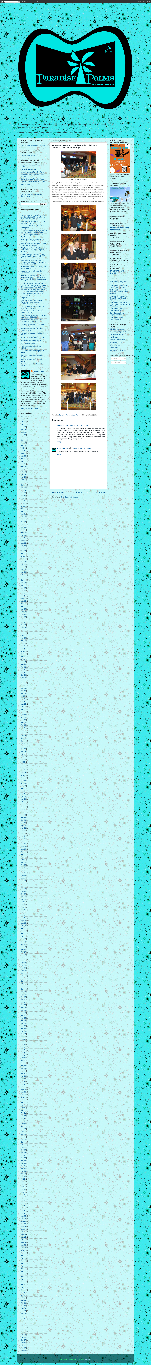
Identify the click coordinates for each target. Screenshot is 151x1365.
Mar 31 (23, 514)
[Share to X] (91, 415)
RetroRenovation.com (117, 340)
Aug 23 (23, 1020)
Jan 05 (23, 960)
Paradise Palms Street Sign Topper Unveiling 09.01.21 (33, 222)
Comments (116, 362)
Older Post (100, 492)
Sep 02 (23, 532)
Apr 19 (23, 931)
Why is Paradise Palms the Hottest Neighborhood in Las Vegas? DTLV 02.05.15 (33, 256)
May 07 (23, 456)
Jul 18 (23, 831)
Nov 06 (23, 480)
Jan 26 (23, 1319)
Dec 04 (23, 474)
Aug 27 (23, 1015)
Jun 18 (23, 765)
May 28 (23, 540)
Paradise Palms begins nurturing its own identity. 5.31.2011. (33, 316)
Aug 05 (23, 640)
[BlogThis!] (89, 415)
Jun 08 (23, 915)
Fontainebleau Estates (28, 169)
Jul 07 (23, 590)
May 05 (23, 601)
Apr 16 (23, 424)
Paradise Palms (63, 448)
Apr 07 (23, 606)
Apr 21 (23, 654)
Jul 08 (23, 643)
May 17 (23, 846)
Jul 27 (23, 1039)
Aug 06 (23, 445)
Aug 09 (23, 1171)
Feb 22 (23, 564)
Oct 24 (23, 482)
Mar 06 (23, 783)
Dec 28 (23, 875)
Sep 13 (23, 891)
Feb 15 (23, 614)
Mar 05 (23, 464)
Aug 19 (23, 691)
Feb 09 (23, 722)
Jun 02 (23, 596)
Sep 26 (23, 487)
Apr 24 (23, 928)
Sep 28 (23, 817)
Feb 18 (23, 720)
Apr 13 (23, 1279)
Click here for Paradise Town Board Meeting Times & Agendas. (120, 298)
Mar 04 (23, 662)
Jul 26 (23, 902)
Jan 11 (23, 730)
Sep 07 (23, 896)
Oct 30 (23, 1142)
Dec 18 (23, 546)
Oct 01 (23, 989)
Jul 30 (23, 757)
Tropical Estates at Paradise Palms (33, 182)
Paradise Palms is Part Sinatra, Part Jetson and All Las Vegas (33, 244)
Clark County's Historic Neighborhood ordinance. (119, 314)
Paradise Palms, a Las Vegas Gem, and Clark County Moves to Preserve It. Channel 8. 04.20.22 (34, 217)
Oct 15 (23, 437)
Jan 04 (23, 873)
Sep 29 (23, 991)
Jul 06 (23, 907)
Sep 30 (23, 815)
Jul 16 (23, 495)
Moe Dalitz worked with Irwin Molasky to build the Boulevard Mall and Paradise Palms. (33, 342)
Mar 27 (23, 1292)
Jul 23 (23, 759)
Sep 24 (23, 997)
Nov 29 (23, 1348)
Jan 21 (23, 728)
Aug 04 (23, 588)
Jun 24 (23, 699)
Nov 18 (23, 435)
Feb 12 (23, 1306)
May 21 (23, 543)
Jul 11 (23, 1079)
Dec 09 (23, 472)
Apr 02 (23, 461)
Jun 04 (23, 451)
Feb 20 (23, 567)
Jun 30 (23, 646)
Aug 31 (23, 585)
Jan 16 (23, 791)
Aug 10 (23, 1168)
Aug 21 (23, 1073)
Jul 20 (23, 1042)
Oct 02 (23, 485)
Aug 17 (23, 1026)
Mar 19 (23, 780)
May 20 (23, 556)
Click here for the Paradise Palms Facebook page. (119, 286)
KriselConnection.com (117, 329)
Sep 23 (23, 1150)
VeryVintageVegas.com (118, 332)
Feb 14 (23, 1116)
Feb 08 (23, 865)
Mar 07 (23, 1110)
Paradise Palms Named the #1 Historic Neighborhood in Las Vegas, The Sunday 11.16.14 (33, 262)
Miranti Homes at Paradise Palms (32, 172)
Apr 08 (23, 656)
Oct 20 (23, 1145)
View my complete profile (29, 408)
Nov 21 (23, 1126)
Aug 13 (23, 1028)
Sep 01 (23, 1071)
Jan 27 (23, 1316)
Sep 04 (23, 490)
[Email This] (87, 415)
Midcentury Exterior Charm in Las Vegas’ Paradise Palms (32, 240)
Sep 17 (23, 749)
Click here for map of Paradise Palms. (117, 318)
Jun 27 (23, 836)
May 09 (23, 1240)
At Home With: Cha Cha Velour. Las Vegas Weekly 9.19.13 (33, 267)
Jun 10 (23, 841)
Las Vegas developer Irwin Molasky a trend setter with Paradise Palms (34, 231)
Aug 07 (23, 493)
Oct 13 (23, 577)
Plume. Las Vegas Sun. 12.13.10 (32, 337)
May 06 (23, 651)
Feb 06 (23, 466)
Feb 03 (23, 617)
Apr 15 (23, 709)
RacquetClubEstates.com (118, 350)
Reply (59, 442)
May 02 (23, 1100)
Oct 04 (23, 809)
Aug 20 (23, 1023)
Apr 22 (23, 1271)
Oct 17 (23, 802)
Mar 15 (23, 609)
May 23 (23, 1218)
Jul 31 (23, 1176)
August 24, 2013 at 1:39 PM (78, 425)
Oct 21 (23, 680)
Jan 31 (23, 1118)
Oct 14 (23, 630)
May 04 (23, 926)
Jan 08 (23, 469)
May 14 (23, 503)
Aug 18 (23, 638)
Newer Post (57, 492)
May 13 (23, 422)
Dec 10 (23, 1343)
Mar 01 (23, 1298)
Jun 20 (23, 838)
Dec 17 (23, 1340)
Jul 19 (23, 904)
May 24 (23, 1094)
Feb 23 (23, 947)
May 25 (23, 1092)
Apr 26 (23, 1261)
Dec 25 (23, 1337)
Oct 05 (23, 886)
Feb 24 (23, 1300)
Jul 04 (23, 448)
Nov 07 (23, 1131)
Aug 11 (23, 1166)
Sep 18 (23, 1065)
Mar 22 (23, 939)
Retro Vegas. (114, 347)
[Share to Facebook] (93, 415)
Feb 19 (23, 664)
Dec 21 (23, 519)
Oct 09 (23, 743)
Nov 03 (23, 572)
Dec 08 (23, 569)
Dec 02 (23, 625)
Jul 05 (23, 833)
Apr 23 (23, 1269)
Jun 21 (23, 910)
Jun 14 (23, 912)
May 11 (23, 1234)
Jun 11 (23, 767)
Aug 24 (23, 1018)
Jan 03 (23, 794)
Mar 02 (23, 944)
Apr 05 (23, 458)
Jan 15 (23, 1121)
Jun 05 (23, 501)
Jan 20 (23, 670)
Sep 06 (23, 825)
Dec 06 (23, 522)
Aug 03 (23, 899)
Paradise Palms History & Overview (33, 145)
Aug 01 (23, 553)
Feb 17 (23, 952)
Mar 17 (23, 659)
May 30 (23, 844)
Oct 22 (23, 741)
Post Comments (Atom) (69, 497)
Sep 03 (23, 443)
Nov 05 (23, 677)
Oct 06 (23, 580)
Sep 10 (23, 527)
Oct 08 (23, 440)
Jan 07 (23, 672)
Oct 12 (23, 804)
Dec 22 (23, 963)
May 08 (23, 506)
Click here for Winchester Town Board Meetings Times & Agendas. (120, 304)
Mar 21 (23, 860)
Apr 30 (23, 1102)
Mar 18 (23, 714)
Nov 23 (23, 1350)
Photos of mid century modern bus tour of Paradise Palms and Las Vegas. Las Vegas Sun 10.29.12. (33, 291)
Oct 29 (23, 973)
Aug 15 (23, 1163)
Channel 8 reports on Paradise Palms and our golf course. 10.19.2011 (31, 302)
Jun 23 (23, 1047)
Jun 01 (23, 1052)
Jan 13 (23, 1327)
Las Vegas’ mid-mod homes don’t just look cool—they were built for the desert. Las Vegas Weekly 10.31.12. (34, 285)
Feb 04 (23, 429)
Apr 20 (23, 509)
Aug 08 (23, 535)
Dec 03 (23, 432)
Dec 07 (23, 878)
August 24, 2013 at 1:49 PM (81, 448)
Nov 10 (23, 1057)
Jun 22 (23, 593)
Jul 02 (23, 696)
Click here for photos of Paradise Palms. (118, 309)
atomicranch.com (116, 342)
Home (79, 492)
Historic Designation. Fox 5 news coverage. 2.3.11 (32, 325)
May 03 (23, 849)
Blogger (88, 1359)
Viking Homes (25, 184)
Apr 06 (23, 936)
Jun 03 (23, 419)
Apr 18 (23, 854)
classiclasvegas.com (117, 334)
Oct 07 (23, 633)
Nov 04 (23, 627)
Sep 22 (23, 1152)
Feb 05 (23, 725)
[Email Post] (83, 415)
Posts (114, 358)
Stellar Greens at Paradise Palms (32, 179)
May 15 (23, 1097)
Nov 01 (23, 1060)
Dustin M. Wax (62, 425)
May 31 (23, 920)
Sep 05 (23, 530)
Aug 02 (23, 828)
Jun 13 (23, 1087)
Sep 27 (23, 1147)
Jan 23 (23, 867)
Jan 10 (23, 1329)
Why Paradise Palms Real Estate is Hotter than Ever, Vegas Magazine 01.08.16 (33, 249)
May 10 (23, 1237)
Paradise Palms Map (28, 155)
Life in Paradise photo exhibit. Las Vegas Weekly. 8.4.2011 (32, 307)
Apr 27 (23, 1258)
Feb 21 (23, 1113)
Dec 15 (23, 1123)
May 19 (23, 1226)
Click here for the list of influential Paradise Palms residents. (119, 291)
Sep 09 (23, 894)
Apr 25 (23, 852)
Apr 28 (23, 1255)
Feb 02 (23, 955)
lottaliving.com (115, 345)
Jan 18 (23, 1321)
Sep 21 (23, 999)
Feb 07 (23, 788)
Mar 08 (23, 561)
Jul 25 (23, 1179)
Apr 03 (23, 511)
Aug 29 (23, 1160)
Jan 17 (23, 870)
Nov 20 (23, 477)
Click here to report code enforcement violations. (118, 282)
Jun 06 (23, 1208)
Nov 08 (23, 799)
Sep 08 (23, 583)
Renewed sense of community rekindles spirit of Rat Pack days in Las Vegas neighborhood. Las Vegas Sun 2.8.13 (33, 278)
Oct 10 (23, 524)
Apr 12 (23, 933)
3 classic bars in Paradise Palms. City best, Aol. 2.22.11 (32, 320)
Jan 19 (23, 619)
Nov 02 (23, 416)
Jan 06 (23, 622)
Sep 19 (23, 823)
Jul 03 (23, 498)
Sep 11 (23, 1155)
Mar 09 (23, 941)
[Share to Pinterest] (96, 415)
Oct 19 (23, 575)
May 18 (23, 598)
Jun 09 (23, 1205)
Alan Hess (113, 337)
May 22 (23, 1221)
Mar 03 (23, 427)
